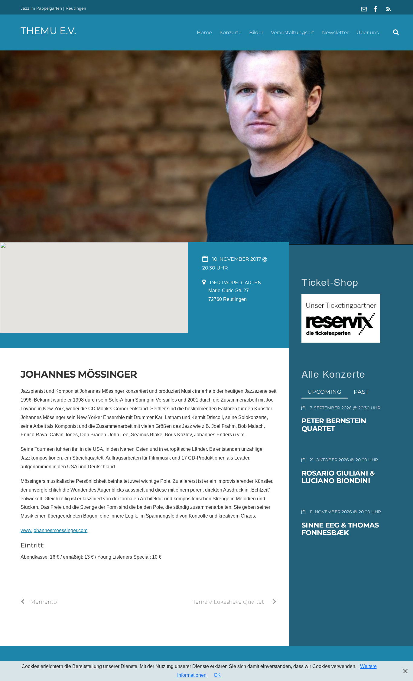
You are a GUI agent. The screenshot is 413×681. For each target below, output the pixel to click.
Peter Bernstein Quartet (333, 425)
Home (204, 32)
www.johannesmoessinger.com (54, 530)
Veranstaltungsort (292, 32)
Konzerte (231, 32)
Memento (43, 602)
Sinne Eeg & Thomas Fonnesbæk (340, 529)
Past (361, 392)
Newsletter (335, 32)
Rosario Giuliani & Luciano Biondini (338, 477)
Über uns (367, 32)
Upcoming (324, 392)
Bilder (256, 32)
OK (217, 675)
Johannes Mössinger (79, 374)
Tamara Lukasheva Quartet (228, 602)
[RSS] (387, 9)
